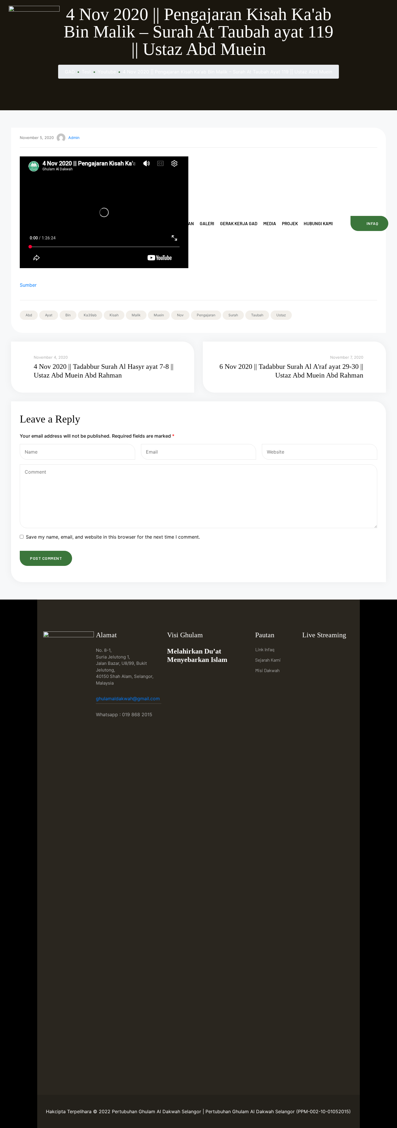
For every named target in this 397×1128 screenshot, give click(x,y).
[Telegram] (335, 650)
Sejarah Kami (268, 660)
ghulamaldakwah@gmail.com (128, 698)
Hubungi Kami (318, 223)
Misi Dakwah (267, 670)
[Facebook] (308, 650)
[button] (369, 223)
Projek (290, 223)
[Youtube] (322, 650)
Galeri (207, 223)
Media (269, 223)
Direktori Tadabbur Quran (164, 223)
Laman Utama (81, 223)
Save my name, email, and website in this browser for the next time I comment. (113, 537)
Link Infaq (264, 649)
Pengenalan (115, 223)
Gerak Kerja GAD (238, 223)
